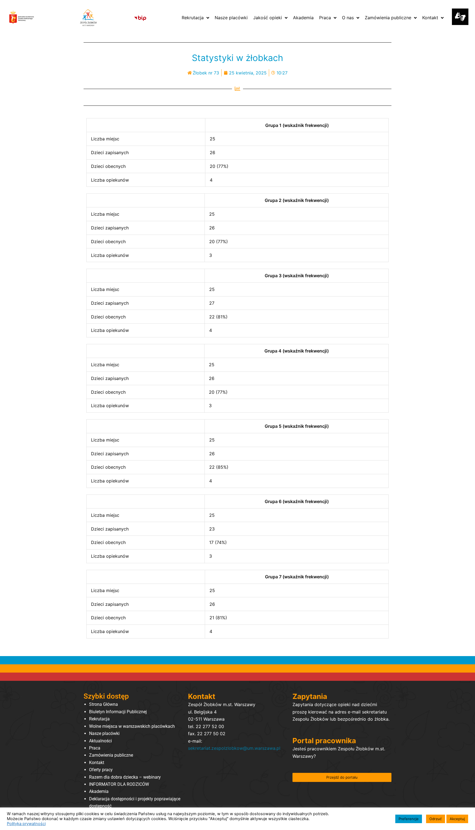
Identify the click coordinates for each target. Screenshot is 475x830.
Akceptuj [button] (457, 819)
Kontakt (96, 762)
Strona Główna (103, 704)
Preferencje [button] (409, 819)
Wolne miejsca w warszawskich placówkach (132, 726)
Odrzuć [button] (435, 819)
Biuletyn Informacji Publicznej (118, 711)
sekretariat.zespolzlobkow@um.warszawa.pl (234, 748)
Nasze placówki (104, 733)
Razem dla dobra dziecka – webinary (125, 777)
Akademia (99, 791)
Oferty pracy (101, 769)
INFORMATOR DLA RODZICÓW (119, 784)
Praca (94, 748)
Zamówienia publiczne (111, 755)
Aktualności (100, 740)
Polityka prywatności (26, 823)
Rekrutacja (99, 718)
